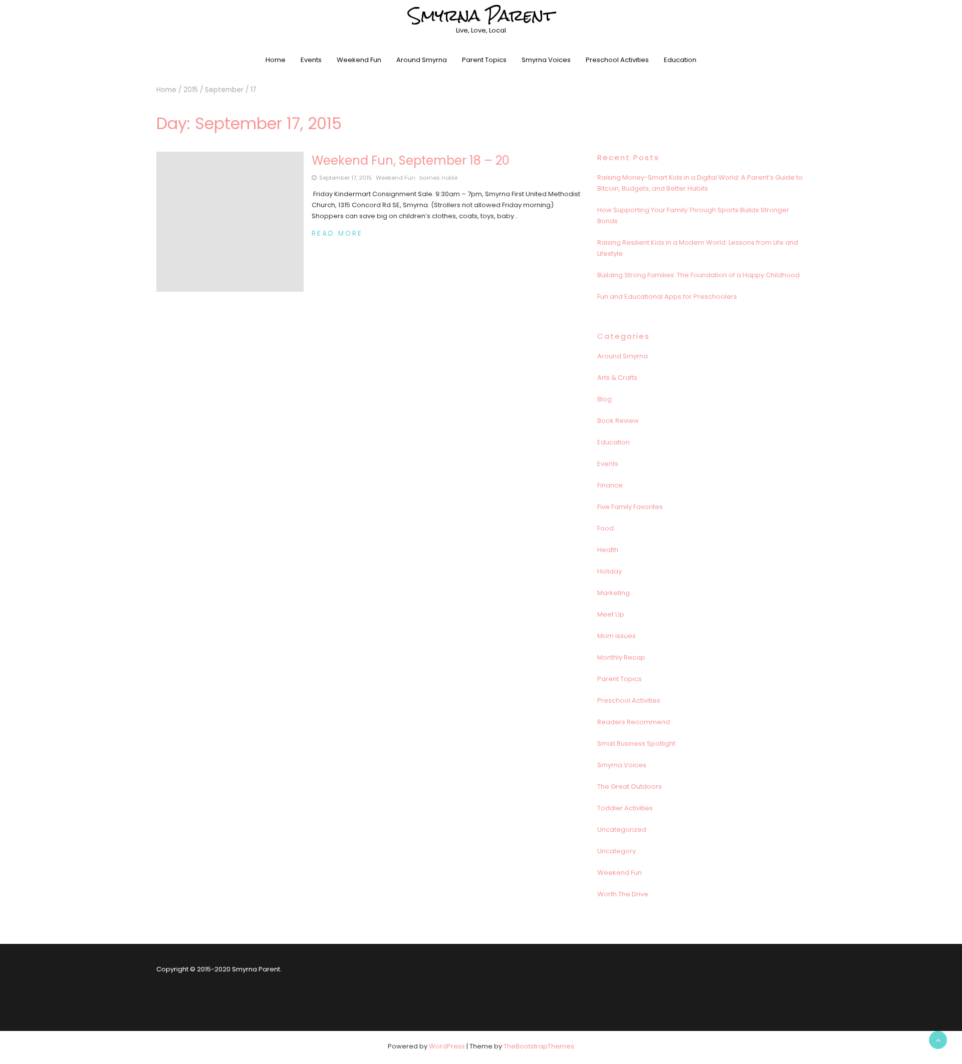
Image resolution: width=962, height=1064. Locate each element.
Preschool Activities (617, 60)
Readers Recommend (633, 722)
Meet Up (610, 614)
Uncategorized (621, 829)
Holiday (609, 571)
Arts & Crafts (617, 377)
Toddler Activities (625, 808)
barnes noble (438, 178)
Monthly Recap (621, 657)
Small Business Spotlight (636, 743)
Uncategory (616, 851)
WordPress (447, 1046)
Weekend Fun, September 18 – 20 (411, 160)
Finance (610, 485)
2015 (190, 90)
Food (605, 528)
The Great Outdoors (629, 786)
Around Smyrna (421, 60)
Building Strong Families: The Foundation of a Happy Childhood (698, 275)
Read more (337, 233)
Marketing (613, 593)
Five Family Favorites (630, 506)
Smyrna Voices (546, 60)
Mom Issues (616, 636)
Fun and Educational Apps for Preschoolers (667, 296)
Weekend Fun (359, 60)
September (224, 90)
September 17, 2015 (345, 178)
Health (607, 550)
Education (680, 60)
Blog (604, 399)
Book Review (618, 420)
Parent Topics (484, 60)
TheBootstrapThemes (539, 1046)
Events (311, 60)
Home (276, 60)
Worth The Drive (622, 894)
